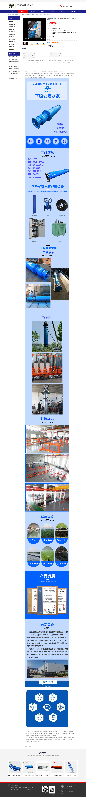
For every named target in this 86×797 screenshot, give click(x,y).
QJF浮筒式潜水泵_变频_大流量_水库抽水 (29, 775)
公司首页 (13, 11)
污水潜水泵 (11, 46)
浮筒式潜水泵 (12, 39)
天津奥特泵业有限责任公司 (23, 787)
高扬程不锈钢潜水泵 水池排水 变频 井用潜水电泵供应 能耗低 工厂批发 (14, 59)
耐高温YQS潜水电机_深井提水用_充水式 (15, 775)
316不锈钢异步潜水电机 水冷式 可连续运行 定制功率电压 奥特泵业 (14, 73)
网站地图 (29, 789)
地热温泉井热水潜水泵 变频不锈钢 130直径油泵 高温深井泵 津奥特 (14, 68)
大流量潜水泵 (12, 34)
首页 (13, 14)
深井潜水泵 (11, 36)
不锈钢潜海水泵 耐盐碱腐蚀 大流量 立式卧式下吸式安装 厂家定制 (14, 61)
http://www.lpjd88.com (27, 746)
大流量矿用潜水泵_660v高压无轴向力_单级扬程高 (45, 775)
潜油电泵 (11, 21)
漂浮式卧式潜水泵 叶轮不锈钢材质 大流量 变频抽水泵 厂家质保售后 (14, 66)
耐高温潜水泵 (12, 24)
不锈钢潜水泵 (12, 26)
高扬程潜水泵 (12, 31)
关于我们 (43, 11)
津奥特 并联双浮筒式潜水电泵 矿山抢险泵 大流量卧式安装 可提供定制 (14, 56)
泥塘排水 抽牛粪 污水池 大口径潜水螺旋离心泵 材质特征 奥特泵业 (14, 78)
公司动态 (53, 11)
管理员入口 (26, 789)
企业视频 (33, 11)
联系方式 (73, 11)
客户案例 (63, 11)
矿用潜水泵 (11, 29)
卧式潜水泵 (11, 44)
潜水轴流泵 (11, 49)
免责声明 (21, 789)
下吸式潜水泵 (21, 14)
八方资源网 (18, 789)
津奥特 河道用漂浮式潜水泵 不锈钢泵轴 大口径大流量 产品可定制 (14, 71)
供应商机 (23, 11)
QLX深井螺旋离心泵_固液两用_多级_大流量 (72, 775)
